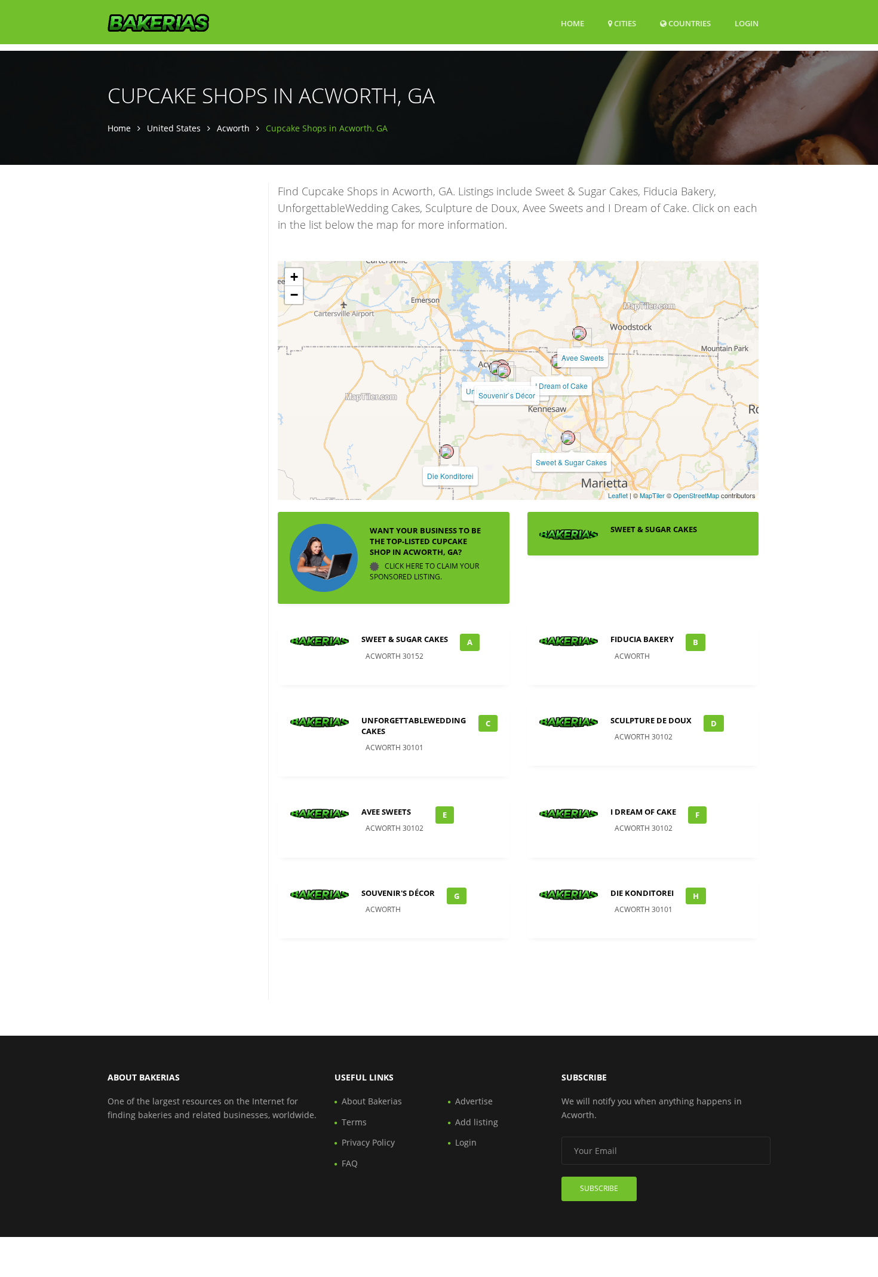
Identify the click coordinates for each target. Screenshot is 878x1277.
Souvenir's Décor (398, 893)
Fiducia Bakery (642, 639)
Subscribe (599, 1188)
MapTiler (652, 495)
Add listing (476, 1122)
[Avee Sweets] (579, 333)
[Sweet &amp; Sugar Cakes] (568, 438)
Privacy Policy (368, 1142)
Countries (689, 23)
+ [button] (294, 276)
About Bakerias (372, 1101)
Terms (354, 1122)
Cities (624, 23)
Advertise (474, 1101)
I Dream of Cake (561, 385)
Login (747, 23)
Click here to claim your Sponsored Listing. (424, 571)
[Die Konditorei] (447, 451)
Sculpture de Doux (651, 720)
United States (174, 128)
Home (572, 23)
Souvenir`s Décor (506, 395)
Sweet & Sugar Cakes (571, 462)
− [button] (294, 294)
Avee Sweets (582, 357)
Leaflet (618, 495)
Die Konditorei (450, 476)
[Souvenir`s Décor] (503, 371)
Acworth (233, 128)
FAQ (350, 1163)
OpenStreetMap (696, 495)
